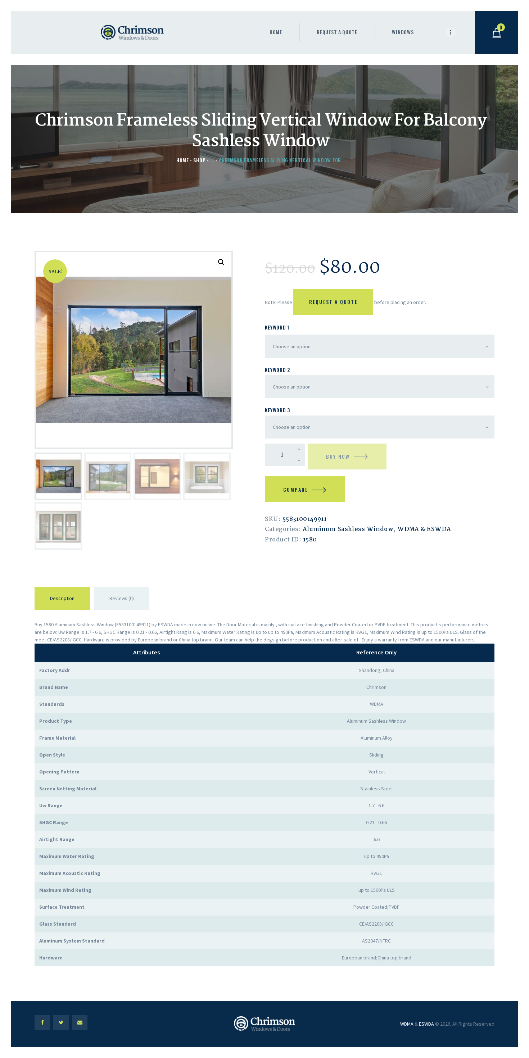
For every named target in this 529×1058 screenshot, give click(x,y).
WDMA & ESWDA (424, 529)
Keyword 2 (277, 369)
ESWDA (426, 1024)
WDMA (406, 1024)
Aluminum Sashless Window (348, 529)
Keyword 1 (277, 327)
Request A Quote (333, 301)
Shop (199, 160)
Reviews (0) (121, 598)
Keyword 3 (277, 410)
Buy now (338, 456)
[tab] (62, 600)
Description (62, 598)
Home (182, 159)
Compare (295, 489)
